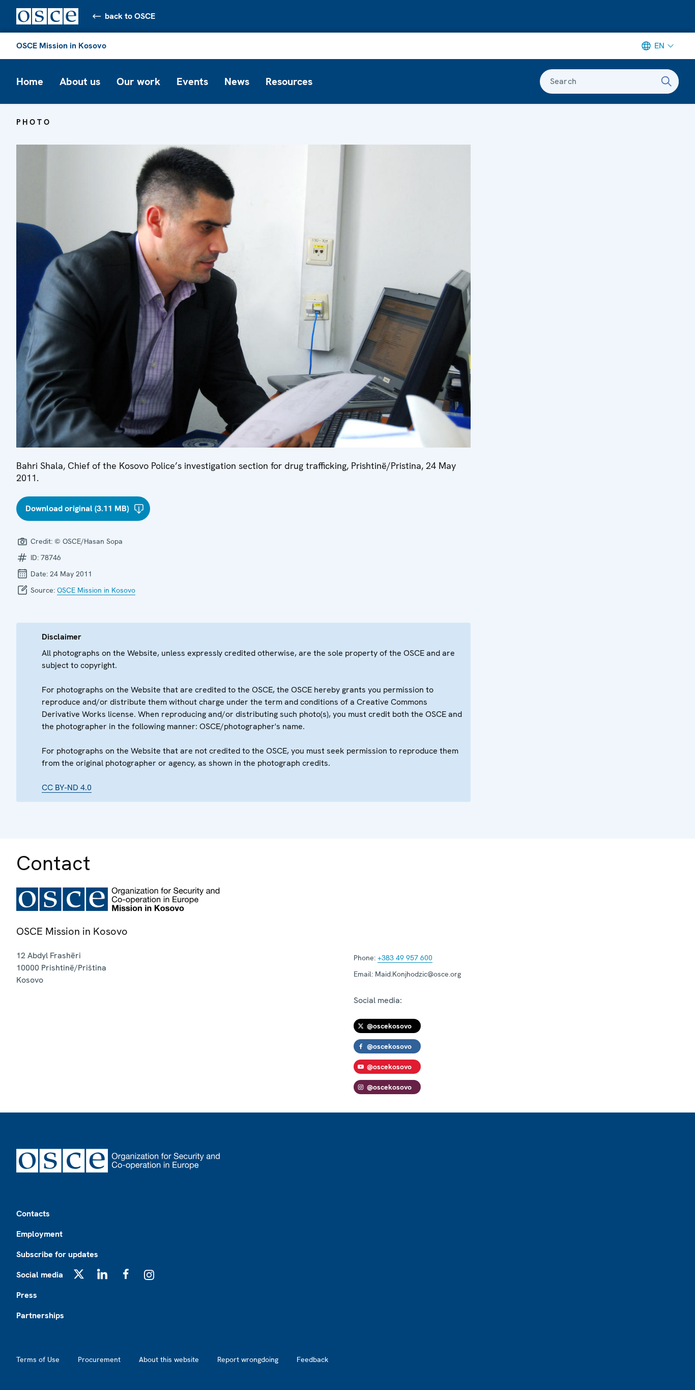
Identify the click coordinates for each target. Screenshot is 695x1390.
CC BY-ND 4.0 (67, 787)
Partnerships (40, 1315)
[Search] (666, 81)
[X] (78, 1274)
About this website (169, 1359)
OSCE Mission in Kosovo (61, 45)
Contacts (33, 1213)
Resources (289, 81)
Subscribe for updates (57, 1254)
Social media (39, 1274)
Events (192, 81)
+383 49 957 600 (405, 957)
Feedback (312, 1359)
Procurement (99, 1359)
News (236, 81)
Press (26, 1295)
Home (29, 81)
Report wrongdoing (247, 1359)
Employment (39, 1234)
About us (80, 81)
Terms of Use (38, 1359)
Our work (138, 81)
